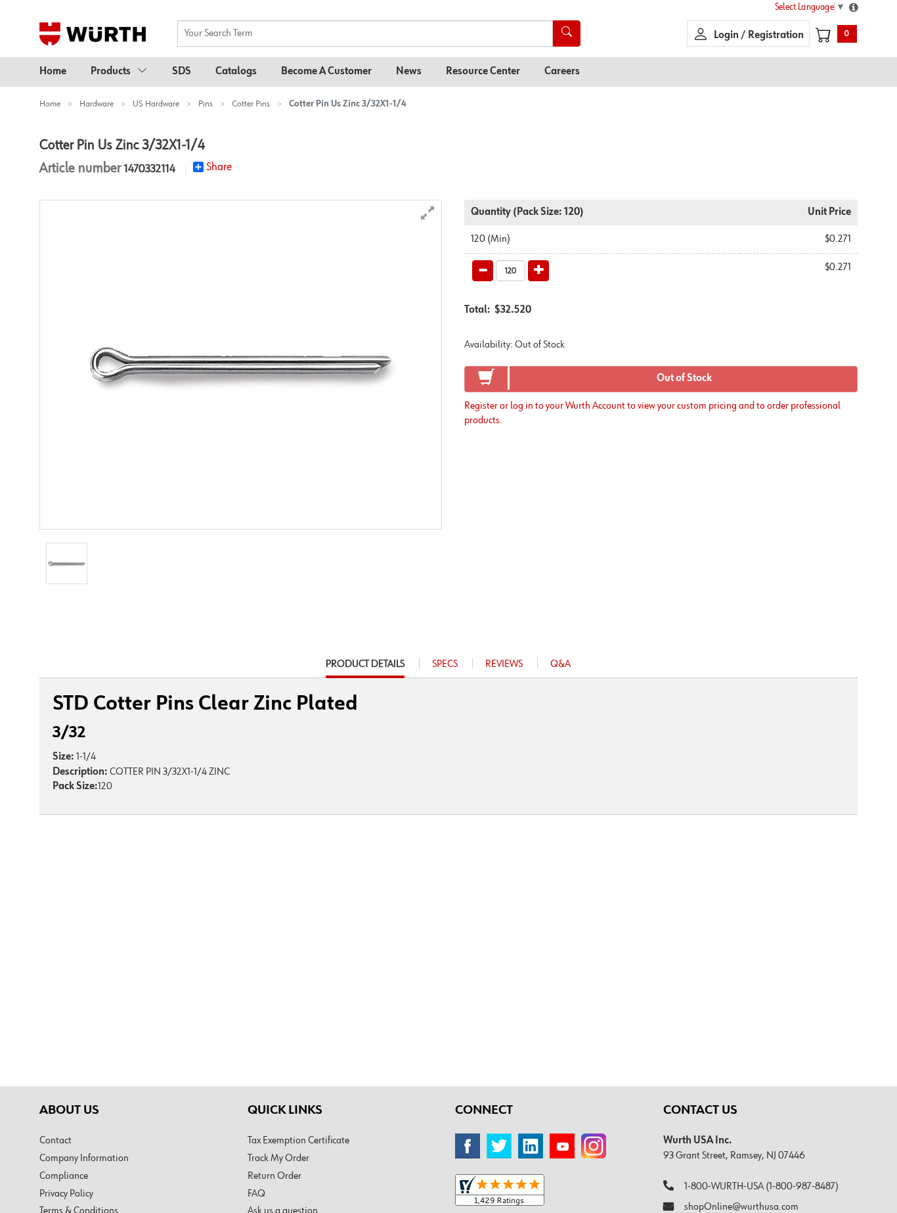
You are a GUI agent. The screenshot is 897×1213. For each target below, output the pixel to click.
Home (52, 71)
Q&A (560, 664)
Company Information (84, 1158)
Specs (445, 664)
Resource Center (483, 71)
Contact (55, 1140)
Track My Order (278, 1158)
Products (111, 71)
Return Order (274, 1176)
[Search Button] (566, 33)
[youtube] (562, 1145)
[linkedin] (530, 1145)
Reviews (504, 664)
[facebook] (467, 1145)
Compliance (63, 1176)
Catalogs (236, 71)
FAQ (256, 1194)
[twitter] (499, 1145)
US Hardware (156, 103)
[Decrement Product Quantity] (482, 270)
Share (219, 167)
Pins (205, 103)
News (409, 71)
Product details (365, 668)
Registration (776, 35)
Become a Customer (326, 71)
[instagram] (593, 1145)
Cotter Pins (251, 103)
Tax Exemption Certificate (298, 1140)
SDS (181, 71)
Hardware (96, 103)
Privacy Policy (66, 1194)
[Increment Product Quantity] (538, 270)
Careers (562, 71)
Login (727, 35)
